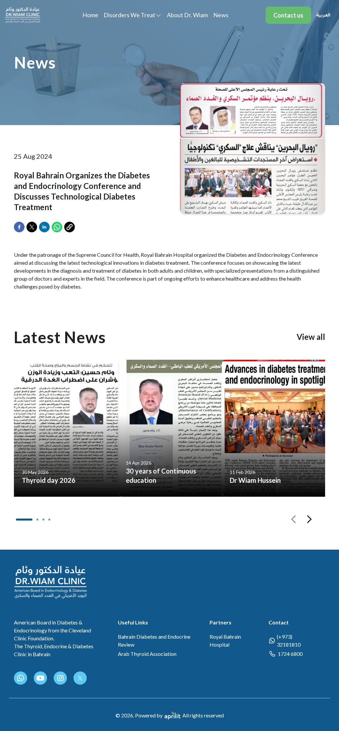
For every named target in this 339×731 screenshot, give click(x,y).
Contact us (288, 15)
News (220, 15)
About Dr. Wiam (187, 15)
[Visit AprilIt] (172, 715)
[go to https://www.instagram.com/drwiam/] (60, 678)
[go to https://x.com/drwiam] (80, 678)
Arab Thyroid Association (147, 654)
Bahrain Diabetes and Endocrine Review (154, 640)
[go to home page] (22, 15)
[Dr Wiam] (50, 582)
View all (311, 337)
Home (90, 15)
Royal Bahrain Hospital (225, 640)
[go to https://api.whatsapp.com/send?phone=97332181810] (20, 678)
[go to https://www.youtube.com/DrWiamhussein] (40, 678)
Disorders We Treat (129, 15)
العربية (323, 15)
